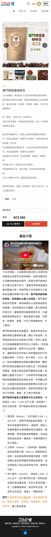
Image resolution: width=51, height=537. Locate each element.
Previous (6, 45)
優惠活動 (34, 523)
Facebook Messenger (47, 526)
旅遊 (47, 522)
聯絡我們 (16, 523)
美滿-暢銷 (45, 11)
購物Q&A (42, 523)
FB (25, 533)
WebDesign (23, 529)
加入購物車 (15, 224)
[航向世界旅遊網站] (25, 520)
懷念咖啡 (33, 11)
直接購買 (36, 224)
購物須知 (8, 523)
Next (44, 45)
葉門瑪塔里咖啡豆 (8, 4)
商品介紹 (22, 11)
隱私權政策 (25, 523)
